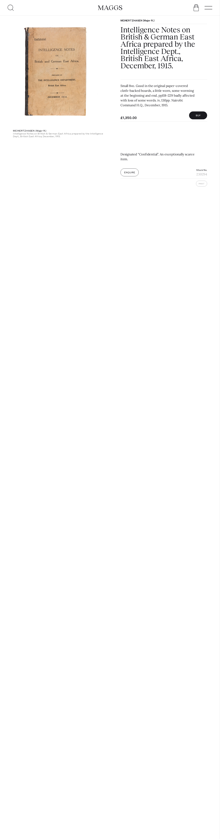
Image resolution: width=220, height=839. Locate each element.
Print (202, 183)
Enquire (129, 172)
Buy (198, 115)
